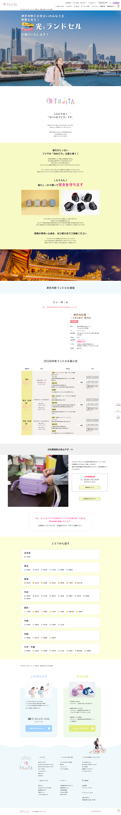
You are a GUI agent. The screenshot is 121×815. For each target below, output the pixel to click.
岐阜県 (79, 596)
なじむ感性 (85, 766)
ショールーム (95, 6)
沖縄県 (89, 651)
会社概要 (84, 785)
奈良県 (54, 611)
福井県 (54, 596)
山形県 (54, 570)
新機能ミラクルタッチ (87, 769)
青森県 (28, 570)
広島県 (54, 624)
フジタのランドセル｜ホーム (27, 9)
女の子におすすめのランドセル (45, 764)
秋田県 (45, 570)
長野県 (71, 596)
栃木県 (37, 583)
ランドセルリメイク (86, 771)
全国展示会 (102, 6)
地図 (81, 382)
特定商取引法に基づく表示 (89, 800)
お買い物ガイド (83, 3)
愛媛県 (45, 638)
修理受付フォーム (89, 487)
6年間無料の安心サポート (89, 499)
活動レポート (41, 792)
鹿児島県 (79, 651)
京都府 (45, 611)
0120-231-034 (41, 719)
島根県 (37, 624)
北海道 (28, 557)
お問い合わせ (63, 794)
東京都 (62, 583)
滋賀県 (37, 611)
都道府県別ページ (111, 6)
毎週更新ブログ (42, 790)
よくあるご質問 (75, 3)
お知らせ (40, 785)
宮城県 (62, 570)
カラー (86, 6)
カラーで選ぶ (41, 769)
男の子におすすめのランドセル (45, 766)
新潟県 (28, 596)
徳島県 (28, 638)
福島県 (71, 570)
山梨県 (62, 596)
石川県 (45, 596)
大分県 (62, 651)
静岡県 (87, 596)
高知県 (54, 638)
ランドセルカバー (42, 771)
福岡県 (28, 651)
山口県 (62, 624)
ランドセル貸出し (64, 769)
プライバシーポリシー (87, 788)
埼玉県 (54, 583)
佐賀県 (37, 651)
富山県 (37, 596)
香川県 (37, 638)
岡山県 (45, 624)
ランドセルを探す (118, 418)
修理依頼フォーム (64, 788)
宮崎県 (71, 651)
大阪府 (62, 611)
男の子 (77, 6)
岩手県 (37, 570)
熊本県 (54, 651)
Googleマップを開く (83, 328)
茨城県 (45, 583)
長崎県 (45, 651)
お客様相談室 (68, 3)
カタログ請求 (118, 405)
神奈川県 (79, 583)
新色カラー (41, 773)
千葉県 (71, 583)
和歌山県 (71, 611)
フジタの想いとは (91, 3)
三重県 (28, 611)
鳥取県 (28, 624)
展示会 (37, 9)
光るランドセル (60, 6)
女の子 (69, 6)
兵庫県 (80, 611)
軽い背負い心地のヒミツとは (89, 764)
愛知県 (28, 598)
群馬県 (28, 583)
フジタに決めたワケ (43, 794)
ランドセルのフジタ (96, 811)
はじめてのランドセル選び (44, 788)
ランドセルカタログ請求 (66, 762)
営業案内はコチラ (81, 341)
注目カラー (41, 775)
